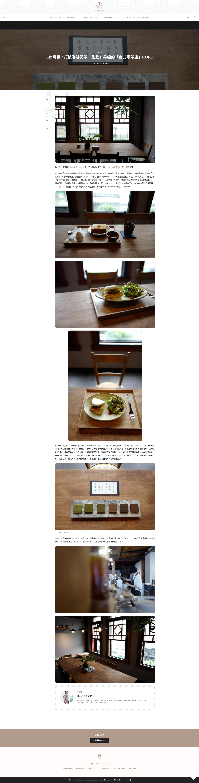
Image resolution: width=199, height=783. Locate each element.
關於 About (131, 17)
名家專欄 (99, 53)
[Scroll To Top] (193, 777)
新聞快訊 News (55, 17)
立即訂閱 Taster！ (99, 740)
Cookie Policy (116, 780)
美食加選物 (145, 17)
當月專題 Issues (72, 17)
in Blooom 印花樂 (112, 167)
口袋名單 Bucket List (111, 17)
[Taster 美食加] (99, 7)
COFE (81, 167)
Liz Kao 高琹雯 (103, 63)
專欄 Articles (89, 17)
